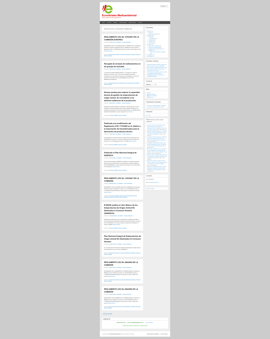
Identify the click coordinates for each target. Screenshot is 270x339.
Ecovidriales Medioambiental (119, 15)
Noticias (115, 22)
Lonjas (150, 32)
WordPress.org (150, 97)
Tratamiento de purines (153, 34)
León (147, 115)
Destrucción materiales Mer (125, 195)
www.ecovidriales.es (149, 322)
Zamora (149, 115)
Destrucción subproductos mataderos (128, 54)
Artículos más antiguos (107, 313)
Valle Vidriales (136, 83)
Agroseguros (152, 38)
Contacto (140, 22)
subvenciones (151, 43)
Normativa (138, 54)
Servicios (109, 22)
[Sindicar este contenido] (148, 119)
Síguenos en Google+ (150, 188)
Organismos (149, 35)
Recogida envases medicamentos (126, 83)
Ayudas (150, 37)
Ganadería (149, 31)
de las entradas (151, 94)
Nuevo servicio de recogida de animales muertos (157, 67)
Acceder (148, 92)
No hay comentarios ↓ (126, 42)
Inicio (103, 22)
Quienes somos (132, 22)
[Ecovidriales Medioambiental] (135, 9)
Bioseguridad (112, 83)
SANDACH (116, 115)
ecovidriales (118, 42)
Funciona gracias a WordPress (153, 334)
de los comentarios (152, 95)
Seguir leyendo (109, 51)
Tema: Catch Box (164, 334)
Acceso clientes (123, 22)
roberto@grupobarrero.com (154, 182)
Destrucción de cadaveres (114, 54)
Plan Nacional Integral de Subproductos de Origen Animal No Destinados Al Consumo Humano (122, 239)
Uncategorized (150, 54)
